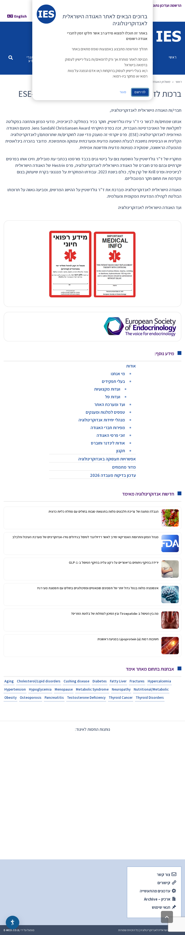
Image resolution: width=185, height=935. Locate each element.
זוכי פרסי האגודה (111, 435)
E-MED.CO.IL (12, 930)
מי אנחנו (118, 373)
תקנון (120, 450)
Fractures (137, 681)
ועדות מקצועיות (107, 389)
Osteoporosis (30, 697)
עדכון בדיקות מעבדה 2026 (113, 475)
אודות (131, 366)
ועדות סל (112, 396)
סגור (123, 92)
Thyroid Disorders (150, 697)
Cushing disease (76, 681)
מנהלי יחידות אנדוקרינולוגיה (102, 420)
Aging (9, 681)
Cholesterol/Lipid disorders (38, 681)
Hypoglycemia (40, 689)
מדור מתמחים (124, 467)
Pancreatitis (54, 697)
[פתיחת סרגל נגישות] (12, 922)
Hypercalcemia (159, 681)
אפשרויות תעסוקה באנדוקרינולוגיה (107, 459)
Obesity (10, 697)
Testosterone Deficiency (86, 697)
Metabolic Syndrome (92, 689)
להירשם (140, 92)
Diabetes (99, 681)
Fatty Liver (118, 681)
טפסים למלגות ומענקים (105, 412)
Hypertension (15, 689)
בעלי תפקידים (113, 381)
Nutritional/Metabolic (151, 689)
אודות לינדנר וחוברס (108, 443)
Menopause (64, 689)
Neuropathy (121, 689)
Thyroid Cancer (120, 697)
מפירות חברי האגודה (108, 427)
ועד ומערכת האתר (109, 404)
